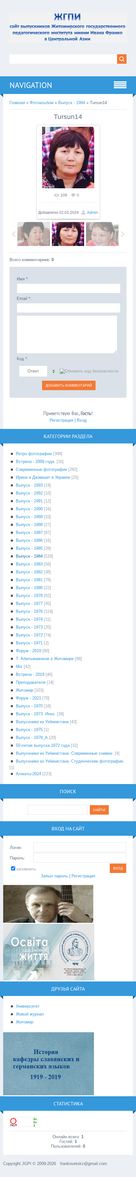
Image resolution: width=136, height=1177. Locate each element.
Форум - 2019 (28, 650)
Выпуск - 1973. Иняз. (36, 713)
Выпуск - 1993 (29, 485)
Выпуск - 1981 (29, 579)
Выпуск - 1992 (29, 493)
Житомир (24, 690)
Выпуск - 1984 (71, 102)
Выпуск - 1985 (29, 548)
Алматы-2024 (28, 773)
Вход (82, 420)
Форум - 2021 (28, 698)
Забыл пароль (54, 876)
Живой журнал (30, 1014)
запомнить (26, 869)
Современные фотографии (41, 469)
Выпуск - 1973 (29, 627)
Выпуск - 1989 (29, 516)
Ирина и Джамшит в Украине (43, 477)
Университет (28, 1006)
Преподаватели (31, 682)
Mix (19, 666)
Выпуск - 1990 (29, 509)
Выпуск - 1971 (29, 643)
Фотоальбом (41, 102)
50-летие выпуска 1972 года (43, 745)
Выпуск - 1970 (29, 706)
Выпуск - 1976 (29, 611)
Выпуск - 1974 (29, 619)
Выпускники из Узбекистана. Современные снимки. (65, 753)
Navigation (30, 85)
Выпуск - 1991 (29, 501)
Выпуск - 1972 (29, 635)
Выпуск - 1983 (29, 564)
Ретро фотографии (34, 453)
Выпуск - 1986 (29, 540)
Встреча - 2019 (30, 674)
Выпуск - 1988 (29, 524)
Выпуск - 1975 (29, 729)
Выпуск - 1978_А (32, 737)
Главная (17, 102)
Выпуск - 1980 (29, 587)
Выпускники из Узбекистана (42, 721)
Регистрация (61, 420)
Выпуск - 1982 (29, 572)
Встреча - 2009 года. (35, 461)
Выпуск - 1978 (29, 595)
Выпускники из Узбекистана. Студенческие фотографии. (70, 761)
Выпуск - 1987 (29, 532)
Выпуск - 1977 (29, 603)
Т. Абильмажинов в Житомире (45, 658)
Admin (92, 212)
